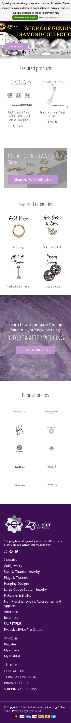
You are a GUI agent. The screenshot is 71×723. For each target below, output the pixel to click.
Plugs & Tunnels (16, 577)
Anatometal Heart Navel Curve (52, 114)
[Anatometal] (19, 412)
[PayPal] (41, 717)
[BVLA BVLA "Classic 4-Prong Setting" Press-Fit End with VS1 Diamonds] (19, 93)
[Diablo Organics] (51, 431)
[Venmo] (53, 717)
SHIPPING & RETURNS (20, 689)
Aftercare (11, 612)
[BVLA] (19, 431)
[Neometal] (19, 467)
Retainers (11, 617)
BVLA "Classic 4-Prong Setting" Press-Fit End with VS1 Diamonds (19, 116)
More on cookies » (49, 17)
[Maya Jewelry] (51, 449)
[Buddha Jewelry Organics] (51, 412)
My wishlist (12, 656)
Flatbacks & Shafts (17, 595)
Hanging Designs (52, 286)
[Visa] (22, 717)
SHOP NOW (16, 46)
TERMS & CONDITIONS (21, 677)
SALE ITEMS (13, 623)
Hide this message (25, 17)
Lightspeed (34, 711)
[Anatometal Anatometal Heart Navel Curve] (52, 93)
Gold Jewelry (13, 565)
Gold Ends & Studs (52, 247)
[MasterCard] (15, 717)
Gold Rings (18, 247)
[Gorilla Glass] (19, 449)
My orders (11, 650)
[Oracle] (51, 467)
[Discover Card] (34, 717)
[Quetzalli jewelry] (19, 485)
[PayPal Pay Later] (47, 717)
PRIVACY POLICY (16, 683)
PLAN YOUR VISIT (35, 350)
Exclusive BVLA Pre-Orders (23, 629)
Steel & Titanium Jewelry (18, 286)
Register (10, 644)
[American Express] (28, 717)
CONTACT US (14, 671)
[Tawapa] (51, 485)
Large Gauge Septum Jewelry (25, 589)
